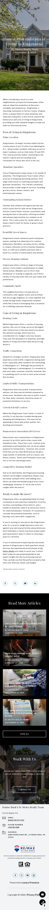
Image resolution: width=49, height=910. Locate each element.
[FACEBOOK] (15, 875)
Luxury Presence (30, 882)
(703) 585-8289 (13, 827)
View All (24, 734)
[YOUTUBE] (27, 875)
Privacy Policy (34, 894)
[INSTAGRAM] (21, 875)
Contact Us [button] (24, 789)
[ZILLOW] (33, 875)
